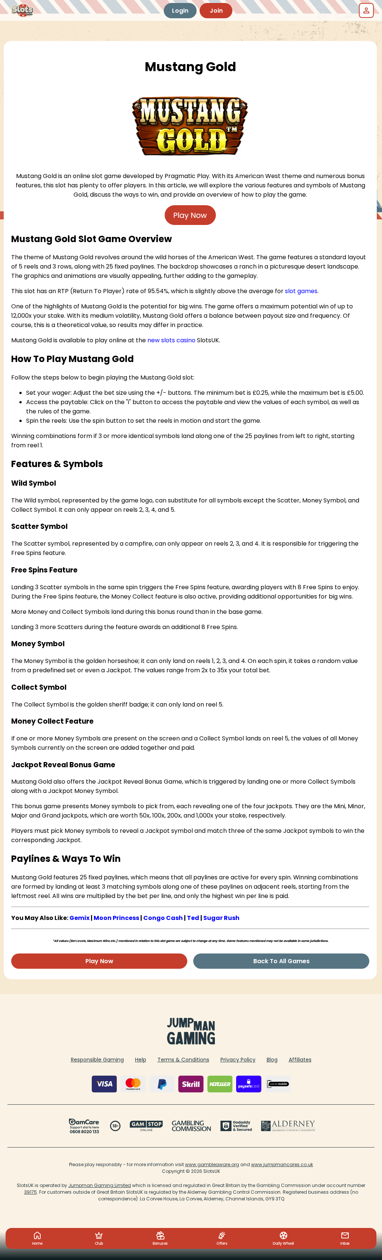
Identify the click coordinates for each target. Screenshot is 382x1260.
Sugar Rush (221, 918)
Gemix (79, 918)
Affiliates (300, 1059)
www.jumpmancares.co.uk (282, 1164)
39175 (30, 1192)
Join (216, 10)
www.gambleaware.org (212, 1164)
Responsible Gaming (97, 1059)
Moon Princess (116, 918)
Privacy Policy (238, 1059)
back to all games (281, 961)
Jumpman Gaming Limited (99, 1185)
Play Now (99, 961)
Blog (272, 1059)
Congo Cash (163, 918)
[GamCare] (84, 1126)
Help (140, 1059)
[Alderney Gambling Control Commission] (288, 1126)
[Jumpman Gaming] (191, 1042)
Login (180, 10)
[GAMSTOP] (146, 1126)
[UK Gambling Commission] (191, 1126)
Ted (193, 918)
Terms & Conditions (183, 1059)
